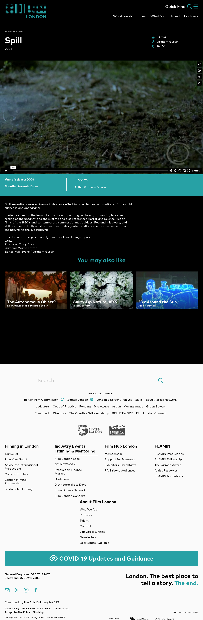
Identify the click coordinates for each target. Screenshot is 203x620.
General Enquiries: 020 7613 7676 (27, 574)
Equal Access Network (70, 490)
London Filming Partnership (15, 481)
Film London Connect (70, 496)
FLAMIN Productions (169, 454)
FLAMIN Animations (169, 476)
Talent (176, 16)
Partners (191, 16)
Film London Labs (67, 459)
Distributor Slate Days (70, 484)
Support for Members (120, 459)
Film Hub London (121, 446)
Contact (85, 526)
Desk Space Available (94, 543)
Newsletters (88, 537)
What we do (123, 16)
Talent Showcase (14, 31)
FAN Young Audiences (120, 470)
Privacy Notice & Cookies (36, 608)
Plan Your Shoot (16, 459)
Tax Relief (11, 454)
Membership (113, 454)
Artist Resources (166, 470)
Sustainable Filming (19, 489)
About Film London (98, 501)
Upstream (62, 479)
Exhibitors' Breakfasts (120, 465)
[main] (101, 185)
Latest (141, 16)
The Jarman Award (168, 465)
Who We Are (89, 509)
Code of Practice (16, 474)
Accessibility (12, 608)
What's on (158, 16)
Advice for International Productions (21, 466)
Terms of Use (61, 608)
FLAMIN (162, 446)
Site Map (38, 612)
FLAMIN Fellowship (168, 459)
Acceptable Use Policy (17, 612)
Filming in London (22, 446)
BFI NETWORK (65, 464)
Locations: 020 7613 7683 (22, 578)
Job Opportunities (92, 531)
